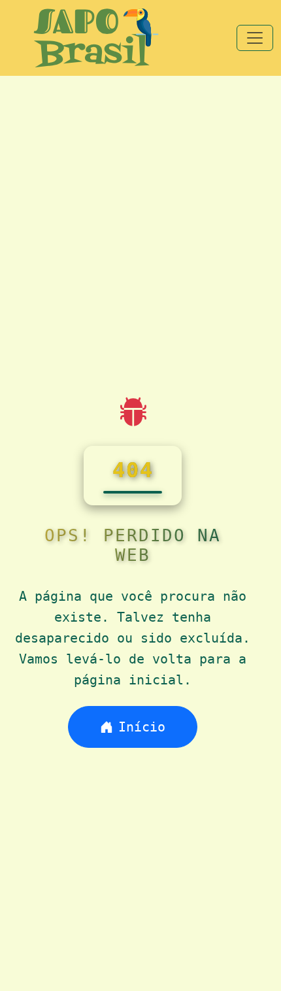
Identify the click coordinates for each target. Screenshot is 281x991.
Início (141, 727)
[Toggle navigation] (255, 38)
